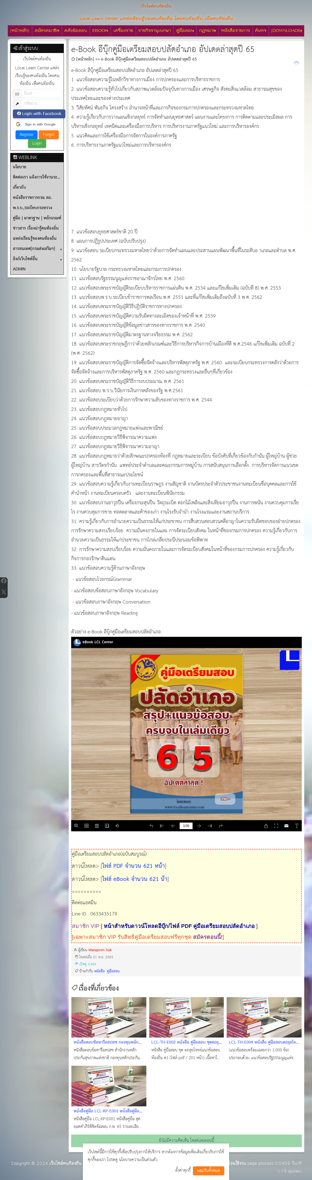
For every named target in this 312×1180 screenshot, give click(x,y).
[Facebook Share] (4, 581)
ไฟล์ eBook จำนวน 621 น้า (134, 879)
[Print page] (296, 62)
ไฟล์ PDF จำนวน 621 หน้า (133, 866)
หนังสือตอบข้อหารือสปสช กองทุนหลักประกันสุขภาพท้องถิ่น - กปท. (106, 1046)
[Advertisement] (186, 184)
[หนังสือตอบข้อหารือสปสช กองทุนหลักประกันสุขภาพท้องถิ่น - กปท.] (108, 1017)
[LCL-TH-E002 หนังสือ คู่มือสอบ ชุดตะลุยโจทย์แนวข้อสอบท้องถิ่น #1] (186, 1017)
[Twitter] (4, 592)
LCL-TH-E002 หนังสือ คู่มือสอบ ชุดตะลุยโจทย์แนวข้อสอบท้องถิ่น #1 (186, 1046)
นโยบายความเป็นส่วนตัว (138, 1160)
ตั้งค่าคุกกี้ (183, 1170)
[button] (37, 124)
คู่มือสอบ (113, 971)
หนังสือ (100, 971)
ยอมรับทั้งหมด (208, 1171)
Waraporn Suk (100, 950)
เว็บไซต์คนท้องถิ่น (65, 1163)
